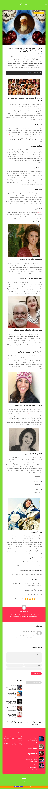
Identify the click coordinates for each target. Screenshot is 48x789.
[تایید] (27, 683)
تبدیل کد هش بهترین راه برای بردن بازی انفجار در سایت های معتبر (32, 740)
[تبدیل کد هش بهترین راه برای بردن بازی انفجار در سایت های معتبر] (41, 738)
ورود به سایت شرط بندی (19, 786)
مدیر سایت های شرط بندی (38, 13)
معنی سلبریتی (34, 57)
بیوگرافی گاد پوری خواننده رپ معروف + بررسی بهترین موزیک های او (11, 702)
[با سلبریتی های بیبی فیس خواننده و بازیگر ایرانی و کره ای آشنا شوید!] (19, 714)
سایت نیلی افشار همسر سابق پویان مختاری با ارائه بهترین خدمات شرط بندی (32, 767)
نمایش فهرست (30, 72)
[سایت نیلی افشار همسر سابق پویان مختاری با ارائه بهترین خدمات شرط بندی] (41, 765)
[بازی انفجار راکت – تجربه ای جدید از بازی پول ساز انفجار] (41, 759)
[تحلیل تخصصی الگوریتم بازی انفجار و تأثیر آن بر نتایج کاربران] (41, 753)
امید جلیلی (39, 212)
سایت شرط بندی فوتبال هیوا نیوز (32, 723)
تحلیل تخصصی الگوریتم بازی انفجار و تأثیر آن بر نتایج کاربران (32, 754)
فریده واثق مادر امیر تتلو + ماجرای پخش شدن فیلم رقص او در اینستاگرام (11, 709)
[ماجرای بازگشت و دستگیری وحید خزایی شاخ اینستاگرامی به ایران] (19, 687)
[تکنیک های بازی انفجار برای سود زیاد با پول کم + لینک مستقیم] (41, 746)
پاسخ (33, 640)
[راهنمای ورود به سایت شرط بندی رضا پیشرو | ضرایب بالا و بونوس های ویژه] (19, 693)
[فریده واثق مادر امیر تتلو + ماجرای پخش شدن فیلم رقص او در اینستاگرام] (19, 708)
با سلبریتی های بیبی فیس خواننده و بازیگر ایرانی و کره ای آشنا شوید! (12, 716)
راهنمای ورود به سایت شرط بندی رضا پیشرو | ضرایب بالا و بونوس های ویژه (11, 695)
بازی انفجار (24, 4)
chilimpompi (24, 612)
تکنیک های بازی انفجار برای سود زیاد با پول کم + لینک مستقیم (31, 747)
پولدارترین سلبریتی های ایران (29, 414)
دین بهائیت (11, 134)
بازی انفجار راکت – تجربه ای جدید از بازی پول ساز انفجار (31, 760)
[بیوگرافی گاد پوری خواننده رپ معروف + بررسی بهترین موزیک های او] (19, 701)
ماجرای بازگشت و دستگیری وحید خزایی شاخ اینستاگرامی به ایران (11, 688)
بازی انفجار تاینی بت (12, 723)
